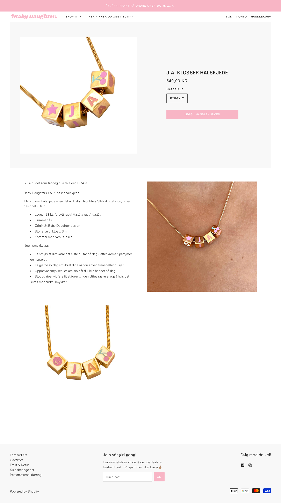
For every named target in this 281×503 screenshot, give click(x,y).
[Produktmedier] (79, 360)
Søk (229, 16)
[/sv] (34, 17)
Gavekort (16, 460)
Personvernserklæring (26, 475)
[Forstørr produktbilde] (78, 95)
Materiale (174, 89)
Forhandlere (18, 455)
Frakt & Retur (19, 465)
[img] (242, 465)
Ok (159, 476)
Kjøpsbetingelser (22, 470)
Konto (241, 16)
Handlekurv (261, 16)
